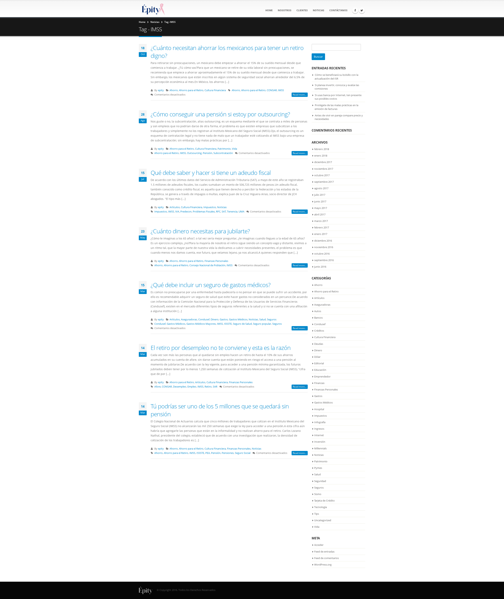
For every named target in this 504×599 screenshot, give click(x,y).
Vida (234, 148)
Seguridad (320, 481)
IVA (177, 211)
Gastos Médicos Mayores (201, 323)
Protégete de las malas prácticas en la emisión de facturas (336, 106)
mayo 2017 (320, 208)
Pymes (318, 468)
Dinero (215, 319)
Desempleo (179, 386)
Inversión (319, 441)
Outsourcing (194, 153)
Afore (157, 386)
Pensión (207, 153)
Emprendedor (322, 376)
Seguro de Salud (242, 323)
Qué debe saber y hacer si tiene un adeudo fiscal (211, 173)
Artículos (175, 207)
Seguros (271, 319)
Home (269, 10)
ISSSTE (228, 323)
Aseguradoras (189, 319)
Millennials (320, 448)
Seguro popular (262, 323)
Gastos (224, 319)
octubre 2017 (322, 175)
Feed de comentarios (326, 558)
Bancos (318, 317)
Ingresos (319, 428)
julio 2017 (319, 195)
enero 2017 (320, 234)
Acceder (318, 545)
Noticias (318, 10)
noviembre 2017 (323, 169)
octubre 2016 (322, 253)
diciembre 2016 (323, 240)
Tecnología (320, 507)
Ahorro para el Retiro (191, 90)
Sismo (317, 494)
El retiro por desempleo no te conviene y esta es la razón (221, 348)
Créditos (319, 330)
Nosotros (284, 10)
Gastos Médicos (238, 319)
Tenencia (232, 211)
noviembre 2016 (323, 247)
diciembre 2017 (323, 162)
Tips (316, 514)
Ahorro (174, 90)
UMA (241, 211)
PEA (207, 453)
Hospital (319, 409)
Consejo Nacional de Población (207, 265)
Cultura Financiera (215, 90)
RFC (218, 211)
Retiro (208, 386)
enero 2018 (320, 155)
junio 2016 (320, 266)
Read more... (300, 94)
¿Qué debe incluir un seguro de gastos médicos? (211, 285)
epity (161, 90)
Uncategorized (322, 520)
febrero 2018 (321, 149)
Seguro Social (242, 453)
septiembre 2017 (324, 182)
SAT (224, 211)
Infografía (319, 422)
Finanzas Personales (216, 261)
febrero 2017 (321, 227)
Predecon (186, 211)
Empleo (191, 386)
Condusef (203, 319)
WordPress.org (323, 564)
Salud (262, 319)
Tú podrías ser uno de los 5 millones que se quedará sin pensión (220, 410)
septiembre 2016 (324, 260)
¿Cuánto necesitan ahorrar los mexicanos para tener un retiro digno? (227, 52)
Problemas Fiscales (204, 211)
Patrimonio (224, 148)
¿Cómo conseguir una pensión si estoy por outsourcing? (220, 114)
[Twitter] (362, 10)
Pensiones (228, 453)
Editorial (319, 363)
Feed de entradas (324, 551)
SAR (215, 386)
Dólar (317, 357)
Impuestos (209, 207)
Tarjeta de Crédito (324, 500)
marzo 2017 (321, 221)
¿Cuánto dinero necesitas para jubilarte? (200, 231)
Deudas (318, 344)
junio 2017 (320, 201)
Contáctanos (338, 10)
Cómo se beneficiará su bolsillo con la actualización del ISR (336, 76)
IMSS (281, 90)
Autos (317, 311)
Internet (319, 435)
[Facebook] (355, 10)
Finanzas (319, 383)
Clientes (302, 10)
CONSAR (272, 90)
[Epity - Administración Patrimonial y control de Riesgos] (153, 9)
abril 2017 (319, 214)
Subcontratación (223, 153)
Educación (320, 370)
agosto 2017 (321, 188)
